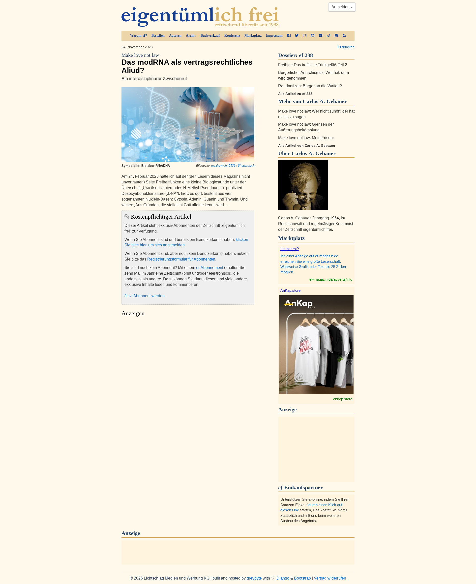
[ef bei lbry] (336, 36)
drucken (348, 47)
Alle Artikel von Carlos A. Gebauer (306, 145)
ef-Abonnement (209, 267)
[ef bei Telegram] (320, 36)
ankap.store (342, 399)
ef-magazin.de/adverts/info (330, 279)
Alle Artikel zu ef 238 (295, 94)
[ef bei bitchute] (344, 36)
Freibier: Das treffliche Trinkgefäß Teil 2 (312, 65)
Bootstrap (302, 578)
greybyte (254, 578)
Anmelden (341, 7)
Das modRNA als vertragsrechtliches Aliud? (187, 63)
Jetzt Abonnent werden (144, 296)
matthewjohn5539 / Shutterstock (232, 165)
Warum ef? (138, 35)
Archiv (191, 35)
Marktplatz (253, 35)
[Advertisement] (187, 365)
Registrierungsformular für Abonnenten (181, 259)
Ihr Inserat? (289, 249)
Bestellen (158, 35)
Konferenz (232, 35)
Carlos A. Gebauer (314, 153)
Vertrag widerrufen (330, 578)
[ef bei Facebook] (289, 36)
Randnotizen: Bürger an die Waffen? (310, 86)
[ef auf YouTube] (312, 36)
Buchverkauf (210, 35)
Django (282, 578)
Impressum (274, 35)
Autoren (175, 35)
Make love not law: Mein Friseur (306, 138)
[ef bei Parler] (328, 36)
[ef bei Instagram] (304, 36)
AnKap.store (290, 290)
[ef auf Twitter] (297, 36)
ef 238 (306, 55)
